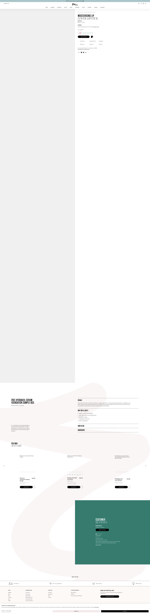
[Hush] (88, 33)
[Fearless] (92, 33)
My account (28, 594)
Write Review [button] (102, 529)
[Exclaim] (83, 33)
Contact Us (6, 3)
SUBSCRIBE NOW (110, 596)
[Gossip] (85, 33)
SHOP (83, 1)
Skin (9, 595)
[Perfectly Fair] (69, 474)
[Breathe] (81, 33)
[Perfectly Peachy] (75, 474)
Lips (84, 12)
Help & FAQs (28, 595)
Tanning (9, 597)
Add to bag (83, 36)
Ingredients (50, 594)
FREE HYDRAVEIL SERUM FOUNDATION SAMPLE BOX (22, 401)
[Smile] (80, 33)
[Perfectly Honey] (77, 474)
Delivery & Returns (29, 597)
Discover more (95, 26)
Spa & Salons (73, 592)
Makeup (81, 12)
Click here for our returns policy (84, 49)
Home (79, 12)
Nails (9, 594)
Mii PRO (72, 594)
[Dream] (87, 33)
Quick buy (26, 487)
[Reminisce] (90, 33)
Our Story (50, 592)
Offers (9, 600)
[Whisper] (78, 33)
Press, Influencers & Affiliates (76, 595)
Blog (49, 595)
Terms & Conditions (29, 600)
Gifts (9, 599)
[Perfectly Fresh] (72, 474)
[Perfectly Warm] (80, 474)
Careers (49, 597)
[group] (92, 21)
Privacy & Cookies (29, 599)
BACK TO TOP (75, 577)
